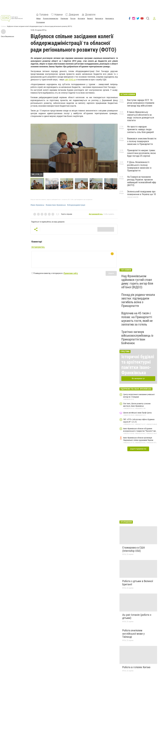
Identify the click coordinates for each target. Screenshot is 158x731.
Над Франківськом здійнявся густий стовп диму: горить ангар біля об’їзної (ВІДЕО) (137, 281)
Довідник (74, 14)
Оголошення (40, 22)
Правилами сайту (71, 273)
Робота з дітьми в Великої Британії (137, 583)
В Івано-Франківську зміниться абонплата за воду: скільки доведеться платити (140, 116)
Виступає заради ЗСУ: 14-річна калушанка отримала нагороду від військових (140, 103)
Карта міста (99, 18)
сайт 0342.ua (70, 79)
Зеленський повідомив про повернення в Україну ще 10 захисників (141, 194)
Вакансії (90, 18)
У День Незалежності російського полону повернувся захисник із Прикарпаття (139, 166)
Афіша (38, 18)
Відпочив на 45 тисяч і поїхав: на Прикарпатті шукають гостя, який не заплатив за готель (137, 318)
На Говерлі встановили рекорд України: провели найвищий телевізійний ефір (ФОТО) (141, 181)
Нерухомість (109, 18)
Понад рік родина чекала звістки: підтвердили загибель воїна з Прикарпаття (138, 300)
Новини (58, 14)
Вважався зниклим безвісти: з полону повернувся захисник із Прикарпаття (142, 141)
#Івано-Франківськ (37, 205)
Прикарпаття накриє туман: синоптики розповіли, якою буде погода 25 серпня (141, 153)
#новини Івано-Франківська (56, 205)
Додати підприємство (50, 18)
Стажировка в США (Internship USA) (133, 549)
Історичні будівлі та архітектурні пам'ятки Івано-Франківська (137, 364)
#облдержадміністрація (76, 205)
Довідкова (64, 18)
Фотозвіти (81, 18)
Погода (72, 18)
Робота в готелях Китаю (136, 667)
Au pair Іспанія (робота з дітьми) (136, 616)
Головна (43, 14)
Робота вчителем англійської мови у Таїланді (133, 633)
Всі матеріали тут (138, 378)
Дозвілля (90, 14)
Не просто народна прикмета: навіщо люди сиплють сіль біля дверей (140, 129)
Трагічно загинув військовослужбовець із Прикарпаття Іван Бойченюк (137, 337)
